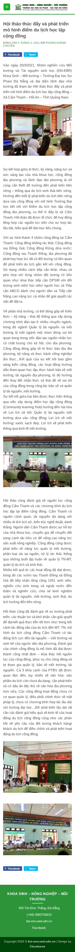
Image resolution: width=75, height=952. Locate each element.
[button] (7, 7)
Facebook (39, 928)
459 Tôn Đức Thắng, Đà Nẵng (39, 908)
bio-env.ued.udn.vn (39, 921)
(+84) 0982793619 (39, 914)
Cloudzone (37, 946)
